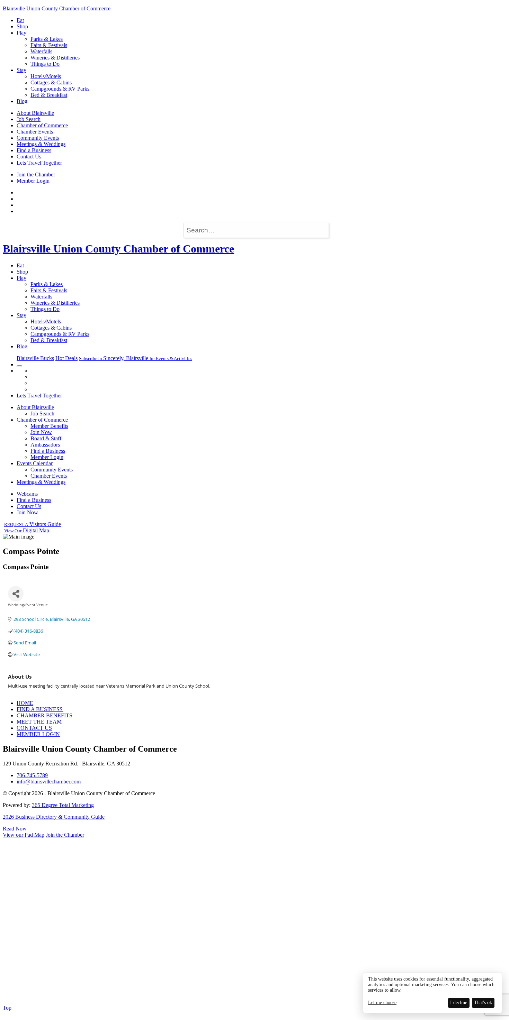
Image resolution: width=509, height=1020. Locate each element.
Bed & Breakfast (48, 95)
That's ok (483, 1002)
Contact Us (29, 156)
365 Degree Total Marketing (63, 805)
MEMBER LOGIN (38, 734)
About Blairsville (35, 113)
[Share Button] (16, 593)
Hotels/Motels (45, 76)
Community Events (38, 138)
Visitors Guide (32, 524)
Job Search (29, 119)
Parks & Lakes (46, 39)
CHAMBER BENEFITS (44, 715)
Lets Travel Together (39, 163)
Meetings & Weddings (41, 144)
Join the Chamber (36, 174)
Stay (21, 70)
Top (7, 1008)
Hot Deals (66, 358)
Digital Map (26, 530)
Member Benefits (49, 426)
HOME (25, 703)
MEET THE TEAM (39, 722)
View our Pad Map (23, 835)
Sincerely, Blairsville (135, 358)
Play (21, 33)
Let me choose (382, 1002)
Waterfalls (41, 51)
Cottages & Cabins (51, 82)
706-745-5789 (32, 775)
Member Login (33, 181)
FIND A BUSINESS (40, 709)
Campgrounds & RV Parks (59, 89)
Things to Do (45, 64)
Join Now (41, 432)
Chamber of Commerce (42, 125)
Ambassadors (45, 445)
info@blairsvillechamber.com (49, 781)
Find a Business (34, 150)
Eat (20, 20)
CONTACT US (34, 728)
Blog (22, 101)
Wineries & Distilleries (55, 58)
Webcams (27, 494)
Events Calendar (35, 463)
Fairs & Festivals (48, 45)
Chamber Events (35, 132)
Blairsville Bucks (35, 358)
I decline (458, 1002)
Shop (22, 26)
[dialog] (432, 993)
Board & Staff (45, 438)
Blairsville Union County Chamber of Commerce (56, 8)
